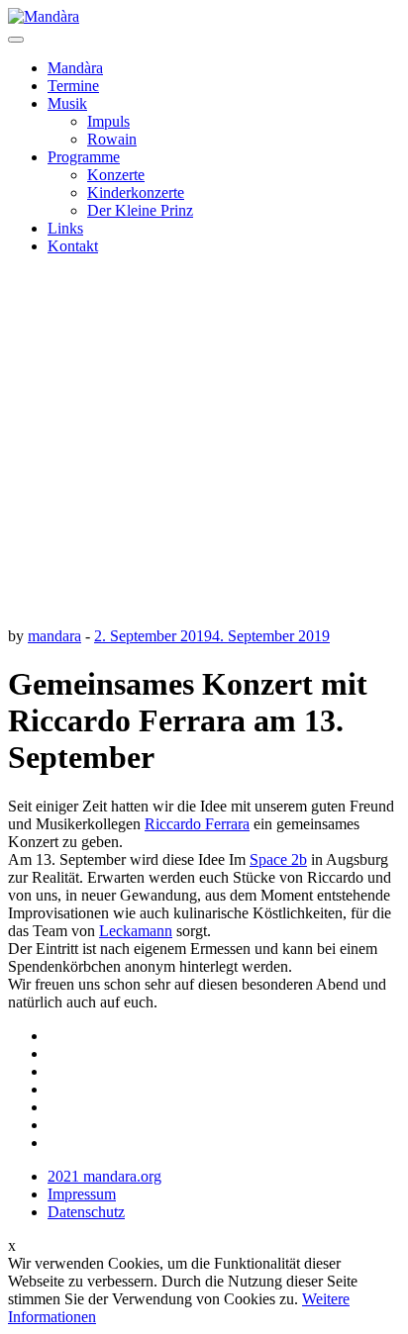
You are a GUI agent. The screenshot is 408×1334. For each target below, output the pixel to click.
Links (65, 228)
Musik (67, 103)
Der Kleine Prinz (140, 210)
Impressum (82, 1194)
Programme (84, 156)
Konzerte (116, 174)
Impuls (108, 121)
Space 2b (278, 859)
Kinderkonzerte (135, 192)
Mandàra (75, 67)
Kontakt (73, 246)
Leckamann (135, 930)
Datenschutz (86, 1211)
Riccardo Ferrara (197, 823)
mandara (54, 635)
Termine (73, 85)
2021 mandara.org (104, 1176)
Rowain (112, 139)
